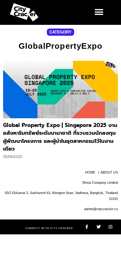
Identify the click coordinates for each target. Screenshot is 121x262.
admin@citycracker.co (101, 209)
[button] (99, 12)
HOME (90, 172)
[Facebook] (87, 227)
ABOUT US (109, 172)
